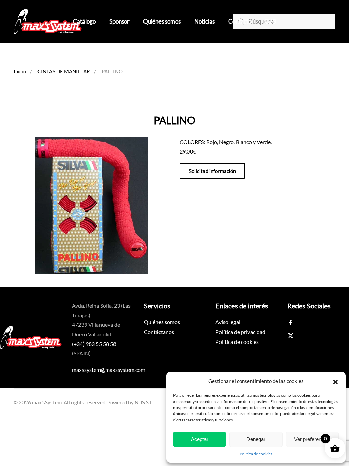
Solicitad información (212, 171)
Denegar (255, 439)
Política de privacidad (240, 332)
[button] (335, 381)
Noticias (204, 21)
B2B (270, 21)
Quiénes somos (162, 21)
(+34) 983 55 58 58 (94, 343)
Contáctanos (159, 332)
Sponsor (119, 21)
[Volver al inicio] (48, 21)
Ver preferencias (312, 439)
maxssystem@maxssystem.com (108, 369)
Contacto (240, 21)
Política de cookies (256, 453)
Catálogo (84, 21)
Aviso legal (227, 322)
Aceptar (199, 439)
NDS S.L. (144, 402)
